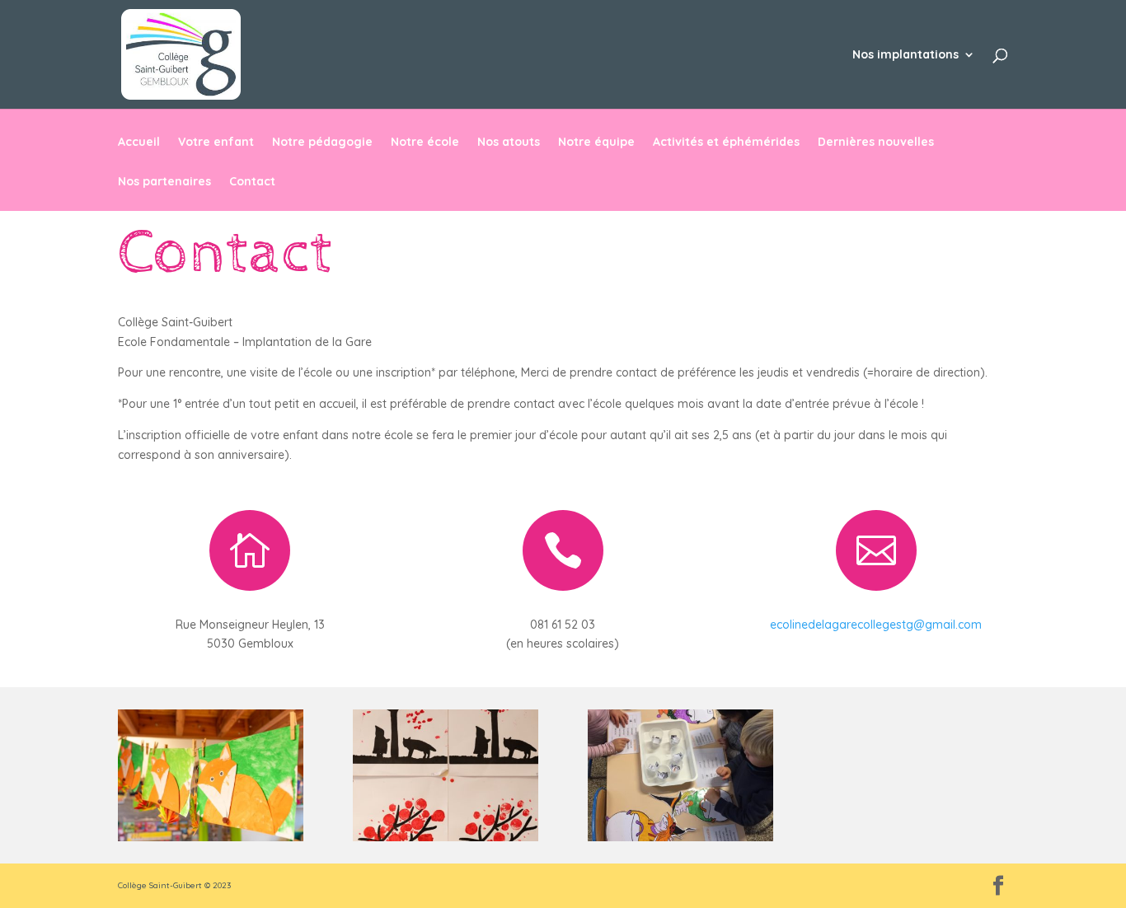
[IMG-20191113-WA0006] (680, 837)
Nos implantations (905, 55)
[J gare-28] (210, 837)
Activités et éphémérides (726, 142)
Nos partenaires (164, 182)
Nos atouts (508, 142)
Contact (252, 182)
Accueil (139, 142)
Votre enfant (216, 142)
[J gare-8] (445, 837)
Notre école (425, 142)
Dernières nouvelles (876, 142)
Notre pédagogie (322, 142)
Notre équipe (596, 142)
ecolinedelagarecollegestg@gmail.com (876, 624)
